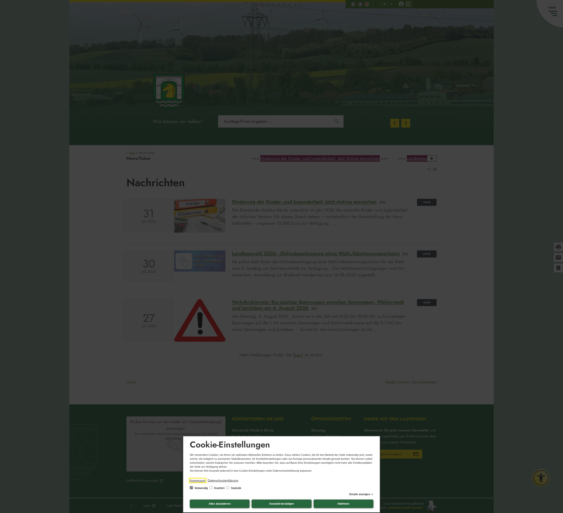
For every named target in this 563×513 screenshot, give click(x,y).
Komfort (219, 488)
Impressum (197, 480)
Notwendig (201, 488)
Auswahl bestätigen (281, 503)
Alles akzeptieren (219, 503)
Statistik (235, 488)
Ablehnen (343, 503)
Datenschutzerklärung (223, 480)
